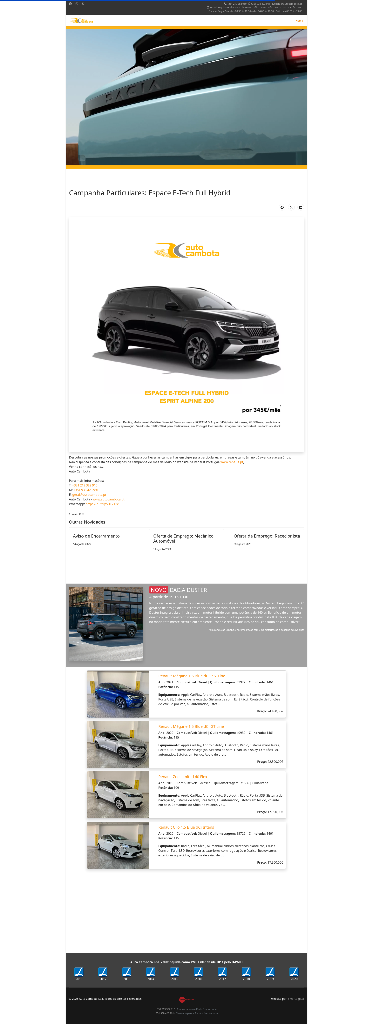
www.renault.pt (231, 462)
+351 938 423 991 (260, 3)
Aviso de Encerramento (96, 536)
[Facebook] (70, 3)
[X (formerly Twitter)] (291, 207)
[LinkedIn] (300, 207)
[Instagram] (77, 3)
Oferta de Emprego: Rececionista (267, 536)
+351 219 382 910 (237, 3)
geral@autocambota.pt (288, 3)
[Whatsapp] (83, 3)
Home (299, 20)
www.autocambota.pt (109, 499)
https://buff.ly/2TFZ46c (102, 504)
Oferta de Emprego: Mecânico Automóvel (183, 538)
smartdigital (296, 999)
